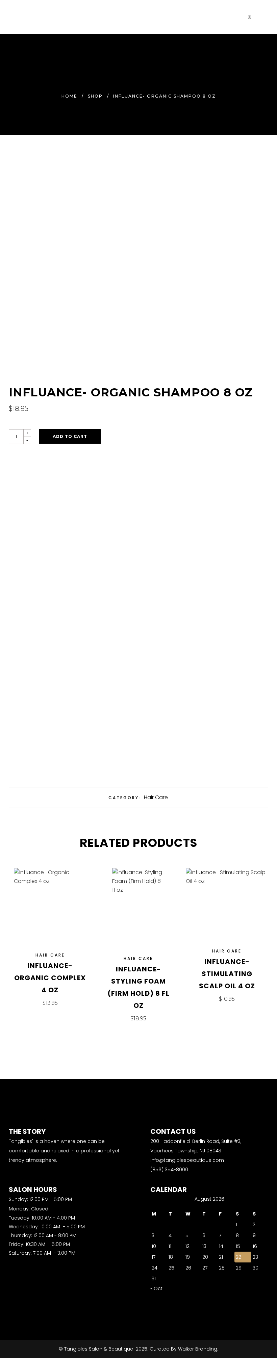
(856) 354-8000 (169, 1169)
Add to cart (70, 436)
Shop (95, 96)
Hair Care (156, 797)
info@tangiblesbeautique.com (187, 1160)
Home (69, 96)
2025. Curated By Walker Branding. (176, 1349)
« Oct (156, 1288)
